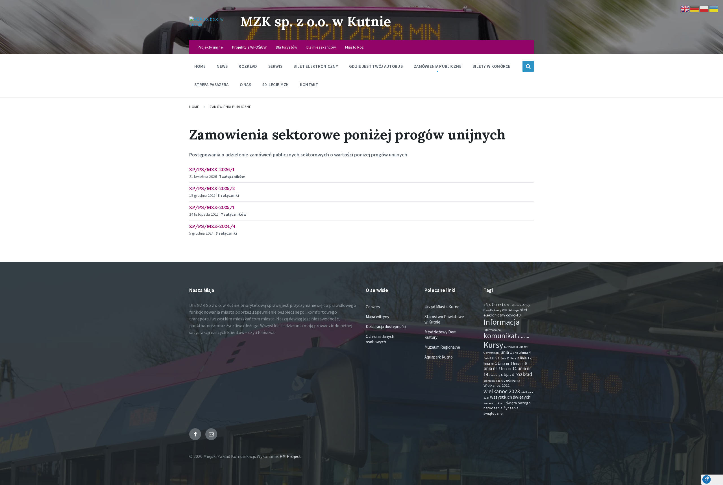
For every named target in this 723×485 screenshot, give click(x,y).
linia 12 (526, 358)
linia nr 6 (520, 363)
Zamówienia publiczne (230, 106)
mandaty (494, 375)
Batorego (513, 310)
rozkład (523, 374)
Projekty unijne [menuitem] (210, 47)
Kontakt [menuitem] (309, 84)
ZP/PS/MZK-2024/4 (212, 226)
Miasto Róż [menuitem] (354, 47)
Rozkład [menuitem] (248, 66)
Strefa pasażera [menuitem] (211, 84)
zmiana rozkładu (494, 403)
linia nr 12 (509, 368)
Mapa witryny (377, 316)
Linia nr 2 (505, 363)
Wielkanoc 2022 (496, 385)
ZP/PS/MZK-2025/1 (211, 207)
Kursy (493, 345)
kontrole (523, 337)
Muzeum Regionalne (442, 347)
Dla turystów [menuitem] (286, 47)
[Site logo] (210, 24)
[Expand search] (528, 66)
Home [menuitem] (200, 66)
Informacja (502, 322)
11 (495, 305)
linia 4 (526, 352)
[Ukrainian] (714, 8)
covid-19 (513, 315)
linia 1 (506, 352)
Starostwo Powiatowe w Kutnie (444, 319)
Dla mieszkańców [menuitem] (321, 47)
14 (504, 304)
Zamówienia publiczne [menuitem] (437, 66)
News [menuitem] (222, 66)
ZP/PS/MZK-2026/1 (212, 169)
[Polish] (704, 8)
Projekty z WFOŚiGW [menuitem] (249, 47)
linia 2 (517, 353)
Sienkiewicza (492, 381)
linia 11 (514, 358)
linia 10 (504, 358)
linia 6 (487, 358)
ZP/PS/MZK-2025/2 (212, 188)
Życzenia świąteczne (501, 410)
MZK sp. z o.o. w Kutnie (315, 21)
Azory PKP (500, 310)
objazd (507, 374)
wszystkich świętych (510, 397)
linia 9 (496, 358)
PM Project (290, 456)
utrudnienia (510, 380)
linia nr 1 (490, 363)
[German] (695, 8)
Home (194, 106)
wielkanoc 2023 (502, 391)
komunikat (500, 335)
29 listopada (514, 305)
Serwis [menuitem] (275, 66)
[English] (685, 8)
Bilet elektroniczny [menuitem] (315, 66)
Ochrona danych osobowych (380, 339)
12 (499, 305)
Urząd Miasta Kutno (442, 306)
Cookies (373, 306)
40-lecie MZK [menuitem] (275, 84)
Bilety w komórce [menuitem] (491, 66)
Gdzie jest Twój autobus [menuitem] (376, 66)
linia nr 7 (492, 368)
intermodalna (492, 330)
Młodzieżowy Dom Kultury (440, 334)
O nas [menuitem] (245, 84)
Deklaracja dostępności (386, 326)
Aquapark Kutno (438, 357)
